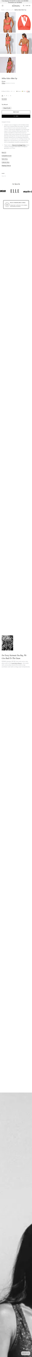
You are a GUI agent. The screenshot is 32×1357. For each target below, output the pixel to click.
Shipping (3, 83)
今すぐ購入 (16, 116)
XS (2, 96)
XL (10, 96)
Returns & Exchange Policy (19, 145)
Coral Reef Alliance (16, 663)
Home (2, 10)
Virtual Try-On (6, 108)
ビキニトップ (9, 10)
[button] (2, 5)
